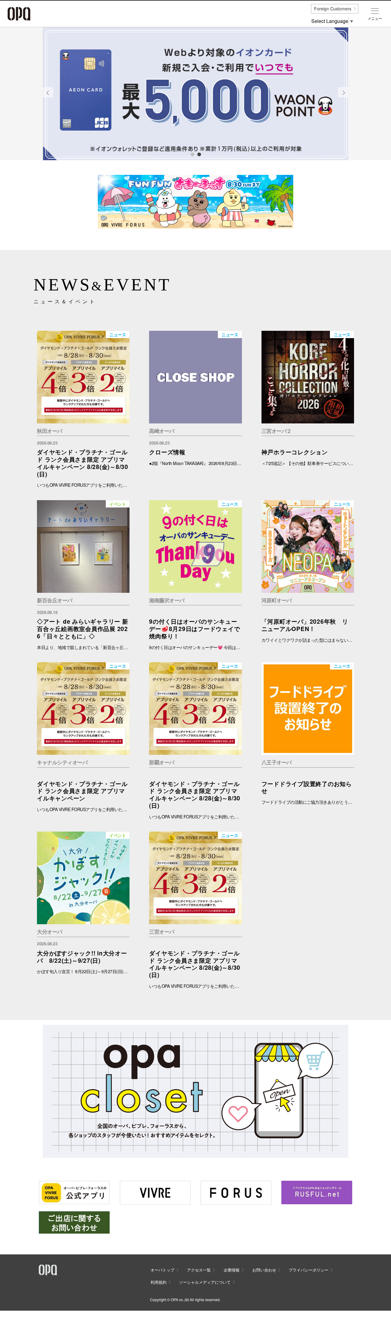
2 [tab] (198, 154)
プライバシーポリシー (308, 1270)
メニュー (374, 18)
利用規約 (158, 1282)
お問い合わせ (264, 1270)
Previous (48, 97)
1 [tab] (192, 154)
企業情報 (231, 1270)
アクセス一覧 (199, 1270)
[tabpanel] (195, 94)
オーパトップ (162, 1270)
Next (343, 97)
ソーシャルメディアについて (205, 1282)
